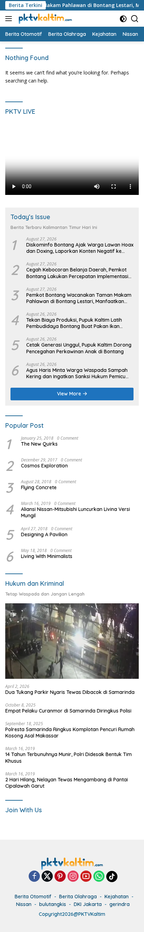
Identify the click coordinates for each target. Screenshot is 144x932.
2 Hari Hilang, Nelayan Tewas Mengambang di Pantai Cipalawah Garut (66, 782)
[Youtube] (86, 877)
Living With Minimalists (46, 556)
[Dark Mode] (123, 19)
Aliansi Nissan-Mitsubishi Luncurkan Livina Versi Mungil (75, 512)
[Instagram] (73, 877)
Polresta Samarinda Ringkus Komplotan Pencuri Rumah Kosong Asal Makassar (70, 732)
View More (69, 393)
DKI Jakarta (88, 904)
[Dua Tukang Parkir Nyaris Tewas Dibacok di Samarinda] (72, 641)
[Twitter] (47, 877)
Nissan (23, 904)
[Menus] (10, 19)
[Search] (135, 19)
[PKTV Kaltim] (44, 19)
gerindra (119, 904)
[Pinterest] (60, 877)
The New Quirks (39, 444)
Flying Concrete (39, 487)
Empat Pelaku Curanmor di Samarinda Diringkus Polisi (68, 711)
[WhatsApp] (99, 877)
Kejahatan (117, 896)
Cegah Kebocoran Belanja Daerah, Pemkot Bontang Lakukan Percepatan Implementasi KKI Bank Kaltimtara (77, 273)
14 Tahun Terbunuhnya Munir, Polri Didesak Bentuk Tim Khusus (68, 757)
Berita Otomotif (33, 896)
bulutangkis (52, 904)
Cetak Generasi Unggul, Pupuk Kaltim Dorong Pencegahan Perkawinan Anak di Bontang (78, 348)
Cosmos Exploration (44, 465)
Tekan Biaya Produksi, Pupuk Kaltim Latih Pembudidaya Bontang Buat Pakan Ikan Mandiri (74, 323)
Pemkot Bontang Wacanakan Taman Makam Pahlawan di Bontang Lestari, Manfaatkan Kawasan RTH (78, 298)
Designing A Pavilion (44, 534)
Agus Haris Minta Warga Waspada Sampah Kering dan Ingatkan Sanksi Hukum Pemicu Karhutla (77, 373)
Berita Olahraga (78, 896)
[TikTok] (111, 876)
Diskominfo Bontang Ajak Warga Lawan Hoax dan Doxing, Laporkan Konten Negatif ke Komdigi (80, 248)
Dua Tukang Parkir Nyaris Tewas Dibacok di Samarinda (70, 692)
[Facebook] (34, 877)
